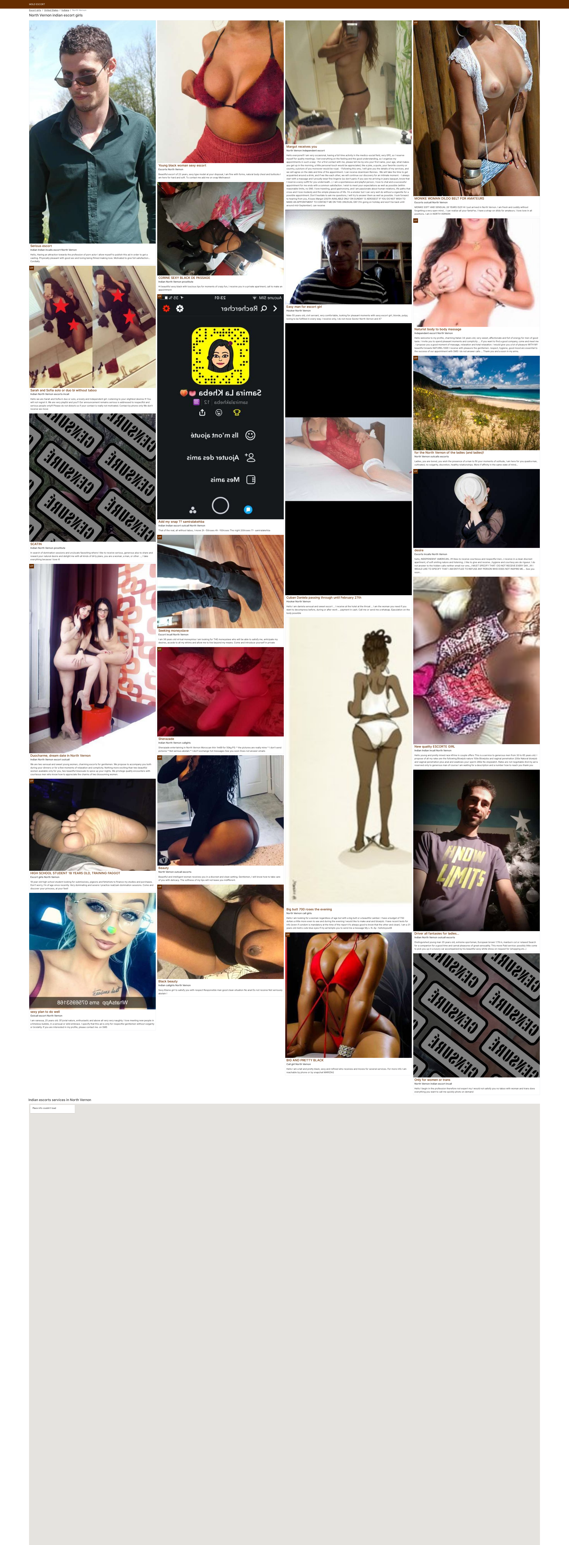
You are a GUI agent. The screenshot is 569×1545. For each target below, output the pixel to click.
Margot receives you (301, 146)
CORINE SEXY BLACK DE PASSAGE (184, 278)
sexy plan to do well (45, 1012)
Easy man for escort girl (304, 306)
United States (51, 10)
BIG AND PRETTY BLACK (305, 1060)
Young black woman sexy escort (182, 165)
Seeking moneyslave (173, 630)
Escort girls (35, 10)
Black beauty (168, 981)
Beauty (163, 868)
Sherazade (166, 739)
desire (418, 550)
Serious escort (41, 246)
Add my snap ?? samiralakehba (181, 521)
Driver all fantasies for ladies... (436, 933)
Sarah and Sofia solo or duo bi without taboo (63, 390)
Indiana (65, 10)
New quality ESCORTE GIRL (434, 746)
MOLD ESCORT (37, 4)
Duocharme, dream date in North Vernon (60, 755)
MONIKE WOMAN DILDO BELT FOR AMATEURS (449, 198)
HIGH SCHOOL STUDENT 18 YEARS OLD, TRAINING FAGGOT (75, 873)
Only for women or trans (432, 1080)
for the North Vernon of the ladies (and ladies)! (449, 452)
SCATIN (36, 544)
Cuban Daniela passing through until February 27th (323, 597)
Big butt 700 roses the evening (309, 909)
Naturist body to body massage (437, 329)
